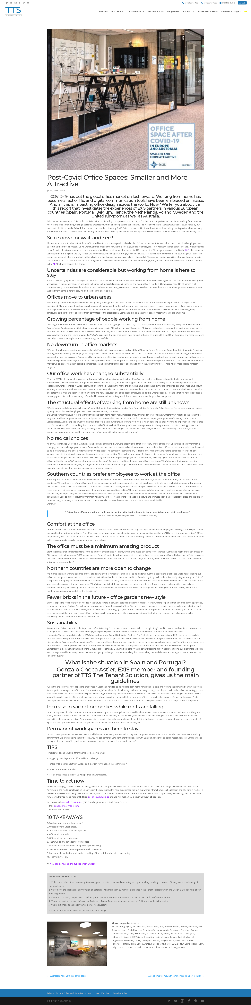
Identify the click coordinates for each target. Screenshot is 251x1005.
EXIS (187, 250)
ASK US (242, 3)
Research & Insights (231, 11)
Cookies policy (120, 993)
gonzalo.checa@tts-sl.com (66, 805)
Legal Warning (102, 993)
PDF (55, 264)
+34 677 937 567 (210, 3)
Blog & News (173, 11)
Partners (187, 11)
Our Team (116, 11)
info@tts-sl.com (228, 3)
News (63, 190)
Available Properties (208, 11)
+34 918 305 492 (191, 3)
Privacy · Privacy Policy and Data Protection (69, 993)
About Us (103, 11)
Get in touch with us (98, 796)
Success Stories (156, 11)
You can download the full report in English (72, 863)
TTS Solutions (134, 11)
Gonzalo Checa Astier (72, 802)
